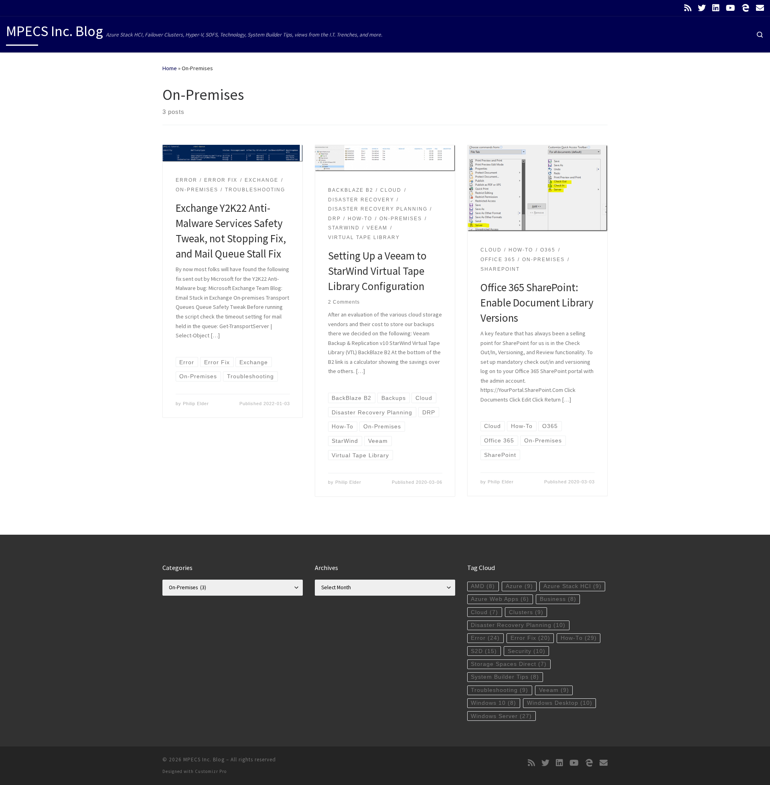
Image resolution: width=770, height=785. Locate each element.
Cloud (484, 612)
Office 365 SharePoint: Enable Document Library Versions (537, 302)
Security (526, 651)
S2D (484, 651)
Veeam (554, 690)
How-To (579, 638)
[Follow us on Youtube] (730, 8)
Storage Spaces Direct (509, 664)
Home (169, 68)
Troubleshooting (499, 690)
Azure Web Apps (500, 599)
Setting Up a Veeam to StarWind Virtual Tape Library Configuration (377, 271)
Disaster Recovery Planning (518, 625)
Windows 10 (493, 703)
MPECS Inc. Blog (204, 759)
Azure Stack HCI (572, 586)
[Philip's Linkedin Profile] (715, 8)
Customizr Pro (211, 771)
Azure (519, 586)
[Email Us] (760, 8)
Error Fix (530, 638)
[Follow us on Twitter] (702, 8)
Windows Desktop (559, 703)
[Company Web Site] (746, 8)
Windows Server (501, 716)
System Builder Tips (505, 677)
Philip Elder (196, 403)
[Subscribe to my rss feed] (687, 8)
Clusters (526, 612)
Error (485, 638)
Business (558, 599)
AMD (483, 586)
